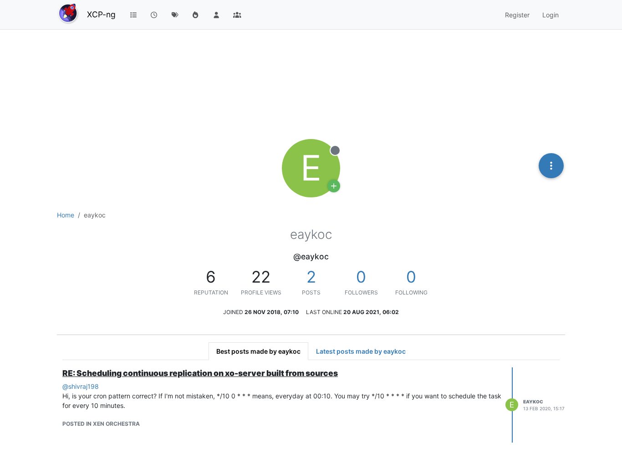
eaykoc (533, 401)
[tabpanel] (311, 405)
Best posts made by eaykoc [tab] (258, 351)
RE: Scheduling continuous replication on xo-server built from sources (200, 373)
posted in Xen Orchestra (101, 423)
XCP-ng (101, 14)
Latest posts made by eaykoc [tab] (361, 351)
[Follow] (333, 186)
